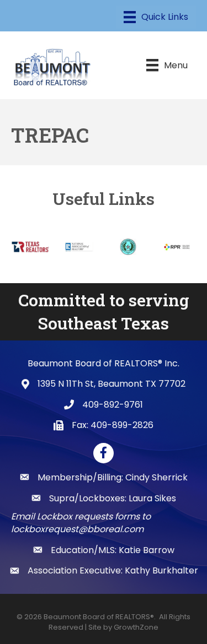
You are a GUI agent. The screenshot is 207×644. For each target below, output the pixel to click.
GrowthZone (136, 627)
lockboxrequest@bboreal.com (77, 529)
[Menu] (156, 17)
